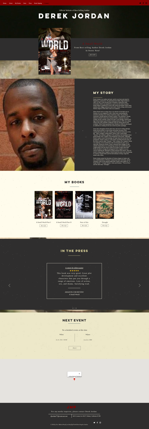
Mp (73, 407)
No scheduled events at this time (74, 330)
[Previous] (9, 285)
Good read (75, 268)
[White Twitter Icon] (94, 423)
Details (74, 348)
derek (55, 15)
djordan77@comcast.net (59, 416)
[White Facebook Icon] (97, 423)
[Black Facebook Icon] (143, 3)
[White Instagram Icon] (100, 423)
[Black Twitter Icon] (140, 3)
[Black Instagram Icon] (146, 3)
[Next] (139, 285)
